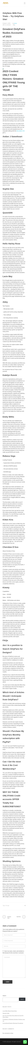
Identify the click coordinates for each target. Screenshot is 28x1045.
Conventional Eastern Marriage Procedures (13, 1023)
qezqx (15, 23)
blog (14, 24)
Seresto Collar (6, 1013)
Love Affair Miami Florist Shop (10, 1011)
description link (21, 131)
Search (4, 995)
